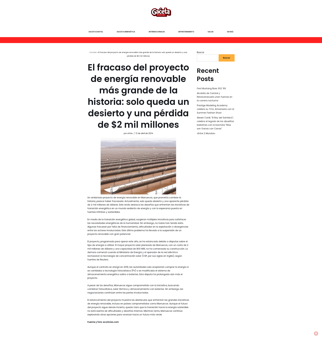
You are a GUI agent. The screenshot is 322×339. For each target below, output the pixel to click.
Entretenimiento (186, 32)
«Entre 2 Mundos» (206, 133)
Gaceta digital (96, 32)
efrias (130, 133)
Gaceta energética (126, 32)
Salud (210, 32)
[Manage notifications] (316, 333)
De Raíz (230, 32)
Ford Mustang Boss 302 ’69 (211, 88)
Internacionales (157, 32)
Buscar (200, 52)
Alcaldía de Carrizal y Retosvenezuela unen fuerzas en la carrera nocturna (214, 97)
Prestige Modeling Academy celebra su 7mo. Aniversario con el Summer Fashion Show (215, 109)
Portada (93, 52)
